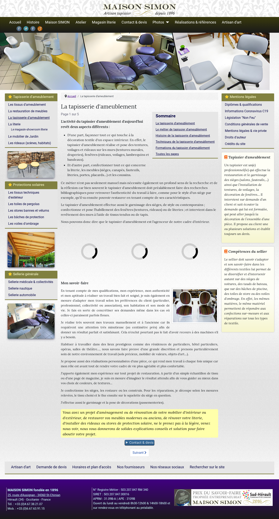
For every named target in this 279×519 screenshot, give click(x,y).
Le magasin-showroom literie (29, 129)
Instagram (32, 28)
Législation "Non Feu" (240, 118)
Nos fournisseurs (131, 467)
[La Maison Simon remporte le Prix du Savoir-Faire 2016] (223, 497)
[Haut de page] (272, 511)
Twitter (25, 28)
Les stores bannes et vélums (28, 210)
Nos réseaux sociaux (167, 467)
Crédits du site (235, 144)
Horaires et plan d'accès (91, 467)
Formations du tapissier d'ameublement (183, 148)
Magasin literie (104, 22)
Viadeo (39, 28)
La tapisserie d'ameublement (29, 118)
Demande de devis (51, 467)
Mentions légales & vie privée (246, 131)
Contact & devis (134, 22)
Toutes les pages (167, 154)
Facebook (19, 28)
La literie (14, 124)
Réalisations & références (195, 22)
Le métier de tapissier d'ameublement (181, 129)
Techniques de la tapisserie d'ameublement (185, 142)
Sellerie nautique (20, 288)
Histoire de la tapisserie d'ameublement (183, 135)
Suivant (138, 453)
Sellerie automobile (22, 295)
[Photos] (166, 22)
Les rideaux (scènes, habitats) (29, 143)
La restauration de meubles (27, 111)
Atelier (81, 22)
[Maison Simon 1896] (139, 8)
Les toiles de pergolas (23, 204)
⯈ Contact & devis (139, 442)
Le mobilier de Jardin (23, 136)
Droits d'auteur (235, 137)
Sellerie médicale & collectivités (30, 282)
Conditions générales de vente (246, 124)
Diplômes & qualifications (243, 105)
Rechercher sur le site (207, 467)
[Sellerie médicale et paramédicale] (135, 61)
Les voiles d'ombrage (23, 224)
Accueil (15, 22)
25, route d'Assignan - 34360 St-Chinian (34, 495)
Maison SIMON (57, 22)
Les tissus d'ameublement (27, 105)
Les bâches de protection (26, 217)
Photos (158, 22)
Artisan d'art (231, 22)
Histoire (33, 22)
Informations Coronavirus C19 (246, 111)
